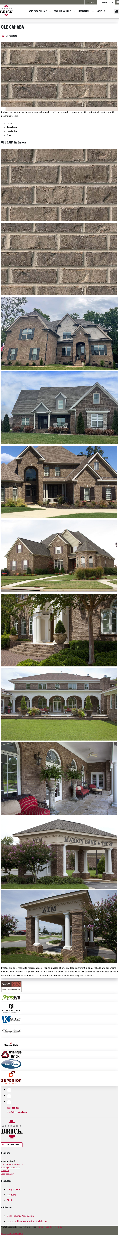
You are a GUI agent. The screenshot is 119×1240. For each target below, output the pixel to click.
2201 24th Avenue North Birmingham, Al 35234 (11, 1166)
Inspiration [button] (83, 11)
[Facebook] (9, 1090)
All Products (11, 36)
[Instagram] (9, 1096)
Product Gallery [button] (62, 11)
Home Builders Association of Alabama (27, 1221)
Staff (9, 1200)
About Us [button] (101, 11)
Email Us (5, 1171)
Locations (91, 2)
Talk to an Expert (106, 2)
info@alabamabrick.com (17, 1112)
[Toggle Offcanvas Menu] (116, 11)
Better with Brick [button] (38, 11)
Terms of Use (43, 1227)
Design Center (14, 1190)
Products (11, 1195)
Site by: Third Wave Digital (12, 1233)
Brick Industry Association (20, 1216)
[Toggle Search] (117, 1)
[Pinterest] (9, 1102)
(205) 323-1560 (7, 1174)
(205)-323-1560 (13, 1108)
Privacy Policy (56, 1227)
